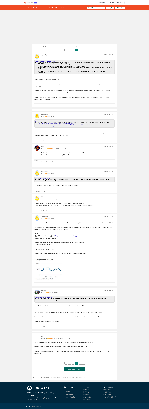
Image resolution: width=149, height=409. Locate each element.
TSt (42, 197)
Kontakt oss (106, 391)
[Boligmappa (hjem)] (30, 3)
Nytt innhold (58, 8)
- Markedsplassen (68, 394)
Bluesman (43, 290)
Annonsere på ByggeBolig (109, 396)
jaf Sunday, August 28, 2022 (41, 121)
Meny (121, 2)
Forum (43, 8)
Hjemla (85, 391)
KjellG (42, 146)
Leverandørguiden (88, 396)
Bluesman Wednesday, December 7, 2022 (45, 61)
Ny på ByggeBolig (107, 393)
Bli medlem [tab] (121, 8)
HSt (42, 336)
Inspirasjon (66, 8)
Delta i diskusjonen (74, 369)
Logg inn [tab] (111, 8)
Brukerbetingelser (107, 394)
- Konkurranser (68, 393)
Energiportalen (87, 399)
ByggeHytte (86, 394)
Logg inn (111, 2)
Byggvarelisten (87, 397)
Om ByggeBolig (107, 389)
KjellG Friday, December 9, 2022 (42, 178)
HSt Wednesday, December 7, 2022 (43, 297)
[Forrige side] (80, 50)
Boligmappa (86, 389)
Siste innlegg (36, 8)
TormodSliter (44, 216)
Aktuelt (30, 8)
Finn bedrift (50, 8)
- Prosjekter (67, 391)
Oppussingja (44, 55)
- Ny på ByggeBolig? (69, 396)
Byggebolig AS (36, 406)
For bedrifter (102, 2)
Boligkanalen (86, 393)
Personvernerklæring (108, 397)
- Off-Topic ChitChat (69, 397)
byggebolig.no (44, 398)
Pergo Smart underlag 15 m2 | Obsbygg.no (67, 236)
